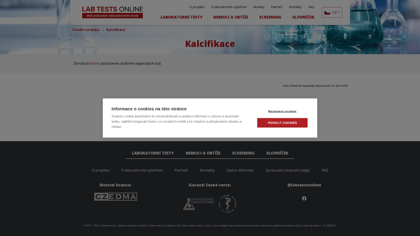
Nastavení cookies (282, 111)
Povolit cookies (282, 123)
